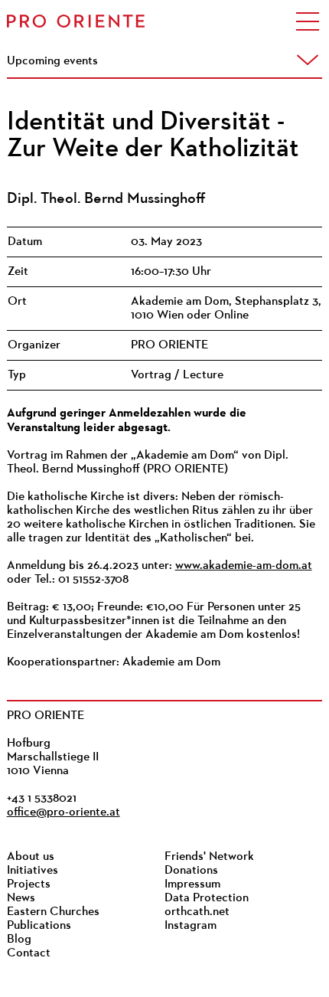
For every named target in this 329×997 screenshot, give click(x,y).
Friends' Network (209, 857)
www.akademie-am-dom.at (243, 566)
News (21, 898)
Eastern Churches (53, 912)
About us (30, 857)
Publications (39, 926)
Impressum (192, 884)
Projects (28, 884)
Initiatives (32, 871)
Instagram (190, 926)
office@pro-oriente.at (63, 812)
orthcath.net (197, 912)
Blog (19, 939)
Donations (191, 871)
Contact (28, 953)
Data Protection (206, 898)
